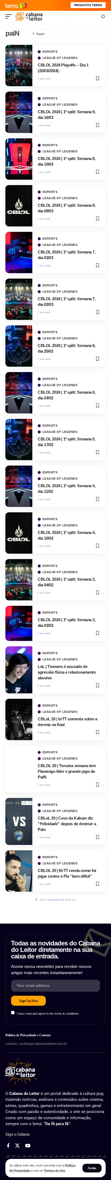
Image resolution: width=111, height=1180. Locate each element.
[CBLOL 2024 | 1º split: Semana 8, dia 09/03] (18, 205)
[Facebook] (8, 1146)
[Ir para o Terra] (16, 5)
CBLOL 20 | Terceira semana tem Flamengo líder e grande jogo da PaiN (67, 771)
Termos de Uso (54, 1170)
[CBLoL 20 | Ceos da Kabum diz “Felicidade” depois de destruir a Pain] (18, 821)
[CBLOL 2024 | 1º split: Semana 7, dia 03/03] (18, 252)
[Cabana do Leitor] (29, 16)
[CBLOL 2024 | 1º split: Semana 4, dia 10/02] (18, 533)
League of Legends (60, 57)
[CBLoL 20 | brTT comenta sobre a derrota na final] (18, 719)
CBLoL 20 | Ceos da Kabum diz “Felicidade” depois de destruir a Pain (67, 824)
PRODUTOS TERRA (88, 5)
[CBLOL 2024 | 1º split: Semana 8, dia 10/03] (18, 159)
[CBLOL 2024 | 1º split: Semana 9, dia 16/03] (18, 112)
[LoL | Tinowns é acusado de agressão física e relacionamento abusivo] (18, 669)
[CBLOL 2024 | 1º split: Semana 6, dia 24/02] (18, 392)
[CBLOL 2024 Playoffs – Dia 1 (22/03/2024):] (18, 65)
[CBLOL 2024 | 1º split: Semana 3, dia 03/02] (18, 623)
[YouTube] (28, 1146)
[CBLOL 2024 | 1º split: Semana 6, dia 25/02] (18, 346)
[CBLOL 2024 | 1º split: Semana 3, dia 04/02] (18, 579)
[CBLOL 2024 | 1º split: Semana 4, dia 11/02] (18, 486)
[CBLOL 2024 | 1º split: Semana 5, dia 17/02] (18, 439)
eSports (50, 51)
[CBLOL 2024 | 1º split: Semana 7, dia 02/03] (18, 299)
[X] (17, 1146)
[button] (92, 1168)
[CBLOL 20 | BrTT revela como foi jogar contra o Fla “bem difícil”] (18, 871)
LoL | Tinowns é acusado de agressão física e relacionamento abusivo (67, 672)
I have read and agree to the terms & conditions (48, 1013)
